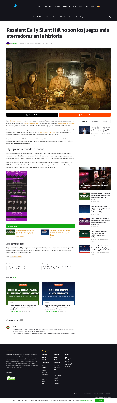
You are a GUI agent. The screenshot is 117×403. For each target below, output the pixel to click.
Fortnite (44, 377)
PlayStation (57, 367)
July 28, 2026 (20, 236)
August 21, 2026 (86, 187)
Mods (81, 6)
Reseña (56, 378)
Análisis (44, 354)
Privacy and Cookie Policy (86, 401)
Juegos (56, 357)
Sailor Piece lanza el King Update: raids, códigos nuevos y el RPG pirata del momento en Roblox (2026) (60, 233)
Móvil (43, 381)
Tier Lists (68, 367)
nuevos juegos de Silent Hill (66, 123)
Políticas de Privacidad (98, 394)
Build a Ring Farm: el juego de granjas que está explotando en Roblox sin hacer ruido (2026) (25, 232)
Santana (14, 43)
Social (67, 361)
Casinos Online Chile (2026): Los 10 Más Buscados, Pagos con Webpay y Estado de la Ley (101, 248)
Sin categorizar (69, 358)
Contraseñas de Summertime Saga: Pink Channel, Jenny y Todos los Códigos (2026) (100, 129)
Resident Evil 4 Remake (31, 123)
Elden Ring (79, 17)
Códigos (57, 6)
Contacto (108, 394)
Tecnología (90, 6)
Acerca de (76, 394)
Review (56, 381)
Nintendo (57, 362)
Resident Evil (43, 132)
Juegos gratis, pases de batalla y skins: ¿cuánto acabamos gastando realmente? (94, 184)
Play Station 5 (58, 375)
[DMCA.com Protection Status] (11, 378)
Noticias (48, 6)
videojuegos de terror (15, 121)
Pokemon (49, 17)
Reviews (56, 383)
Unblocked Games (38, 17)
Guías (75, 6)
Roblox (55, 17)
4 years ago (21, 326)
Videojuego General (16, 256)
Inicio (40, 6)
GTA (60, 17)
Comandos (66, 6)
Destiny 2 (44, 372)
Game (44, 367)
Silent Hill (52, 132)
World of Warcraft (69, 17)
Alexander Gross (16, 311)
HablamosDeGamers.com (13, 354)
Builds (44, 357)
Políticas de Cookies (86, 394)
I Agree (99, 401)
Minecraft (44, 379)
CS (43, 365)
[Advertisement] (95, 151)
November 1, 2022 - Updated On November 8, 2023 (32, 43)
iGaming (56, 354)
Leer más (9, 372)
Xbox (55, 369)
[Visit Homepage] (15, 6)
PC (54, 373)
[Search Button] (110, 17)
